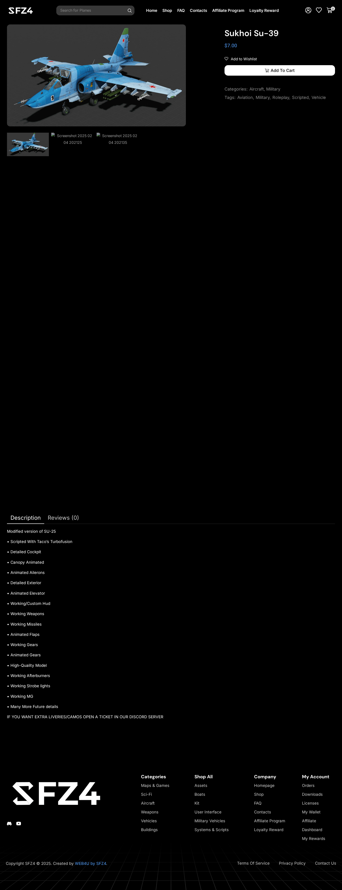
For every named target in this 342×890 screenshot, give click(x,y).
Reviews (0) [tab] (63, 517)
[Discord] (9, 823)
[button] (308, 10)
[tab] (25, 518)
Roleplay (280, 97)
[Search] (129, 10)
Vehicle (319, 97)
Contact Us (325, 863)
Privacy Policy (292, 863)
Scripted (300, 97)
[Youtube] (18, 823)
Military (273, 89)
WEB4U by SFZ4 (90, 863)
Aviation (245, 97)
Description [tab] (25, 517)
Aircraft (256, 89)
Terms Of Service (253, 863)
